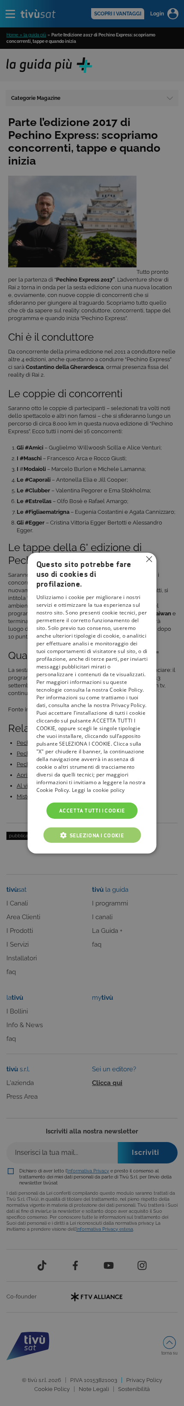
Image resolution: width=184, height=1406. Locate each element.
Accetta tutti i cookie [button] (92, 810)
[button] (92, 835)
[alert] (92, 703)
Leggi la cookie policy (98, 789)
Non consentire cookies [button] (149, 559)
